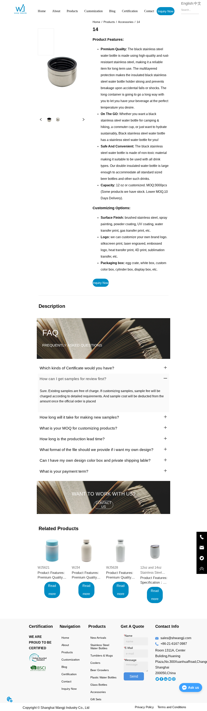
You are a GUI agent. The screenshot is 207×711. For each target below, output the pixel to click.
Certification (130, 11)
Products (72, 11)
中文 (197, 3)
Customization (93, 11)
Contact (149, 11)
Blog (112, 11)
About (56, 11)
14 (138, 21)
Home (42, 11)
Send (134, 676)
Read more (52, 590)
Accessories (125, 21)
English (187, 3)
